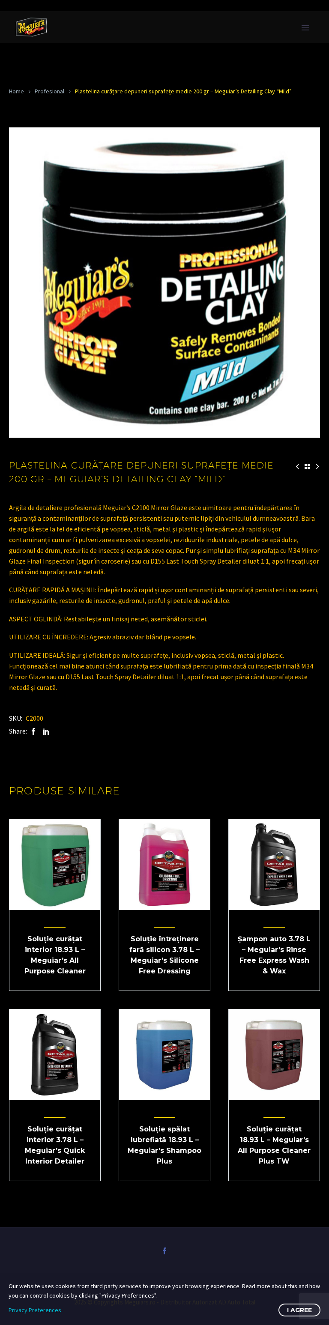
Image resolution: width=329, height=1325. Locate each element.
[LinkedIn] (46, 731)
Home (16, 91)
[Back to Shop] (307, 466)
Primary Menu (305, 27)
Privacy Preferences (35, 1310)
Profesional (49, 91)
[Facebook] (33, 731)
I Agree (299, 1310)
